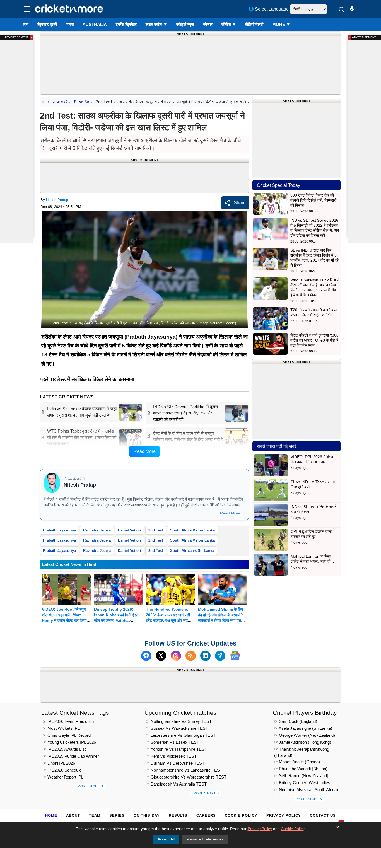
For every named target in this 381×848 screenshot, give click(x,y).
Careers (206, 815)
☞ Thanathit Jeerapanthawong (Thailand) (301, 750)
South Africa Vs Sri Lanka (192, 530)
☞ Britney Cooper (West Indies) (303, 782)
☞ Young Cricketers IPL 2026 (69, 742)
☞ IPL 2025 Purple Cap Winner (71, 756)
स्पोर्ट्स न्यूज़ (185, 24)
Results (178, 815)
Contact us (323, 815)
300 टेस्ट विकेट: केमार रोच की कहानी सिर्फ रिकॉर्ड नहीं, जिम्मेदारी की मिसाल (313, 200)
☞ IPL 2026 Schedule (62, 770)
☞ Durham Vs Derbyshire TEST (175, 763)
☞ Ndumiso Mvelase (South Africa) (306, 789)
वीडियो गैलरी (254, 24)
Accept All (166, 839)
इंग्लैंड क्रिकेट (126, 24)
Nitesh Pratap (57, 200)
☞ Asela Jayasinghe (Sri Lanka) (303, 728)
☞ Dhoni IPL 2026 (59, 763)
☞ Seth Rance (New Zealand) (301, 775)
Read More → (232, 513)
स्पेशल (208, 24)
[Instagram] (176, 656)
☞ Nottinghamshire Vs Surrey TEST (179, 721)
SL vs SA (81, 102)
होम (25, 24)
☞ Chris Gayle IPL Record (67, 735)
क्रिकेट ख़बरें (47, 24)
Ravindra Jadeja (97, 530)
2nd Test (155, 530)
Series (117, 815)
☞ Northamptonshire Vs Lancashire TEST (184, 770)
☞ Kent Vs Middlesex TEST (171, 756)
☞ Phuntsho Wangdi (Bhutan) (300, 768)
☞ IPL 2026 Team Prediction (68, 721)
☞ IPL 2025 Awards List (64, 749)
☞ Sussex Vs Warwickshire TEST (177, 728)
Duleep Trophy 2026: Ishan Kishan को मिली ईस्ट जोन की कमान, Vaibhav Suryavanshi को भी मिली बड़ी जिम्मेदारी (117, 620)
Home (51, 815)
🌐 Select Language (268, 9)
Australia (95, 24)
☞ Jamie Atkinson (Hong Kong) (302, 742)
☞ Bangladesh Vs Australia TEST (176, 784)
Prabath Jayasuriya (59, 530)
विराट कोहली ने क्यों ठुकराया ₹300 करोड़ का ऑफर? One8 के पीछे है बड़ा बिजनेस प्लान (314, 340)
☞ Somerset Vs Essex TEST (172, 742)
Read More (145, 451)
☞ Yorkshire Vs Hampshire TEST (176, 749)
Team (94, 815)
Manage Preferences (204, 839)
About (73, 815)
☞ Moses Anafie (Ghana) (297, 761)
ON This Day (147, 815)
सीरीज (228, 24)
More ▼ (281, 24)
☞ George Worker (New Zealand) (304, 735)
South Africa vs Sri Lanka (192, 551)
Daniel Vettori (129, 530)
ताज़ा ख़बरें (60, 102)
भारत (70, 24)
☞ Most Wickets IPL (61, 728)
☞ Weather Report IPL (63, 777)
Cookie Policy (241, 815)
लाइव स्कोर (156, 24)
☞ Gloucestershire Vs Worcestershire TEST (186, 777)
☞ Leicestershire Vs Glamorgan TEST (181, 735)
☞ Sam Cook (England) (295, 721)
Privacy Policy (283, 815)
